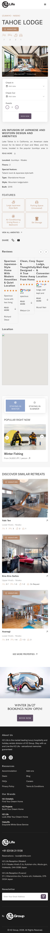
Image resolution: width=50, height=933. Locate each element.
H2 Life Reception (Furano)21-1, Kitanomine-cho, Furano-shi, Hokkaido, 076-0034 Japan (24, 876)
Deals (4, 776)
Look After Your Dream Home (15, 815)
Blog (28, 776)
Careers (29, 781)
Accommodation (9, 771)
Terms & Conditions (35, 786)
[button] (45, 4)
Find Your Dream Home (12, 800)
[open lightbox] (25, 61)
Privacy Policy (8, 786)
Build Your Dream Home (12, 807)
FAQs (4, 781)
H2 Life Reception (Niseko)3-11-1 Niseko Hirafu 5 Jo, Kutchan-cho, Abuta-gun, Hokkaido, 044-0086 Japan (24, 864)
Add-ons (30, 771)
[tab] (14, 405)
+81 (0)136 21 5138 (12, 850)
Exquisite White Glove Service (15, 823)
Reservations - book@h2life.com (16, 856)
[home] (8, 4)
